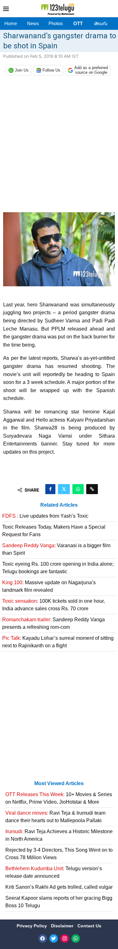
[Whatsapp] (75, 938)
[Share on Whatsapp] (78, 489)
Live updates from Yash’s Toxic (45, 516)
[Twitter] (53, 938)
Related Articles (59, 505)
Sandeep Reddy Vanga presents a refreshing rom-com (53, 623)
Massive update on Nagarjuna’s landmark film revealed (49, 586)
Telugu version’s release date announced (53, 872)
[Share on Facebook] (50, 489)
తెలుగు (100, 23)
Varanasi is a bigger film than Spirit (56, 549)
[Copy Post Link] (92, 489)
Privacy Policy (32, 925)
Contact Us (89, 925)
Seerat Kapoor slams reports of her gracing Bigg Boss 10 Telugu (58, 901)
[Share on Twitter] (64, 489)
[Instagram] (64, 938)
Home (10, 23)
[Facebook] (42, 938)
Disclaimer (63, 925)
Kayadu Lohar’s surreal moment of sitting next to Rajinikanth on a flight (58, 641)
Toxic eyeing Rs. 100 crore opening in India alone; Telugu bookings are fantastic (58, 567)
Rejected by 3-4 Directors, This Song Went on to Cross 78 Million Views (59, 853)
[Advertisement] (59, 145)
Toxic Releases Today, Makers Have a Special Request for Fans (53, 530)
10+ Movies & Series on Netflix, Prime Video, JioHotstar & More (58, 798)
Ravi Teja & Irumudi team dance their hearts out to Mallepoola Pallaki (55, 816)
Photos (55, 23)
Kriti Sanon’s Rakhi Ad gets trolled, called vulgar (59, 887)
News (33, 23)
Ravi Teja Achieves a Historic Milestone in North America (59, 835)
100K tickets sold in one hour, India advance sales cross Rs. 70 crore (53, 604)
